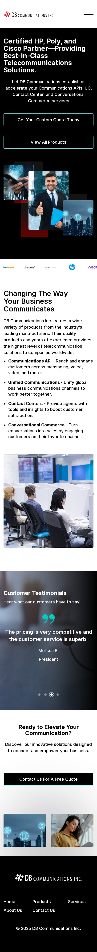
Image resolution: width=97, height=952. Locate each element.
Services (77, 901)
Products (41, 901)
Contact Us (43, 910)
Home (9, 901)
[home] (29, 14)
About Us (13, 910)
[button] (88, 14)
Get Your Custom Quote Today (48, 119)
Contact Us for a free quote (48, 779)
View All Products (48, 142)
